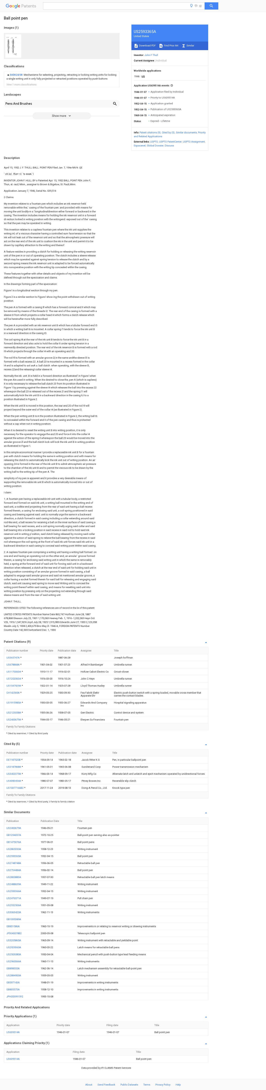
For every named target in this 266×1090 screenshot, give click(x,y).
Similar (190, 45)
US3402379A (14, 773)
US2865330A (13, 849)
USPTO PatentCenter (170, 141)
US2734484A (13, 870)
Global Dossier (155, 145)
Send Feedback (106, 1084)
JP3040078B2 (14, 933)
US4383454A (14, 780)
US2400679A (14, 719)
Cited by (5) (168, 132)
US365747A (13, 657)
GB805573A (13, 989)
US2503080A (13, 954)
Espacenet (140, 145)
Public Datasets (129, 1084)
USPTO (154, 141)
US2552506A (13, 905)
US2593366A (13, 891)
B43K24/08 (16, 74)
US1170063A (14, 671)
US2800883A (13, 877)
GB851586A (13, 926)
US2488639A (13, 884)
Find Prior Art (170, 45)
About (88, 1084)
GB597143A (13, 982)
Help (178, 1084)
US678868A (13, 664)
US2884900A (13, 975)
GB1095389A (13, 919)
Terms (146, 1084)
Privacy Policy (162, 1084)
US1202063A (14, 678)
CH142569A (13, 692)
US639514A (13, 1032)
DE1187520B (13, 759)
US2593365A (13, 856)
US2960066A (13, 961)
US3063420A (13, 912)
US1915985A (14, 702)
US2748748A (13, 863)
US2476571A (13, 898)
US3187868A (14, 766)
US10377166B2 (15, 787)
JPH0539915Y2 (14, 996)
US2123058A (14, 712)
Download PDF (147, 45)
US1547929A (14, 685)
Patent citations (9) (150, 132)
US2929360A (13, 947)
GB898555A (13, 968)
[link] (61, 77)
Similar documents (186, 132)
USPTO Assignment (194, 141)
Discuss (169, 145)
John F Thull (151, 55)
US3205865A (13, 940)
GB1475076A (13, 842)
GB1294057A (13, 835)
